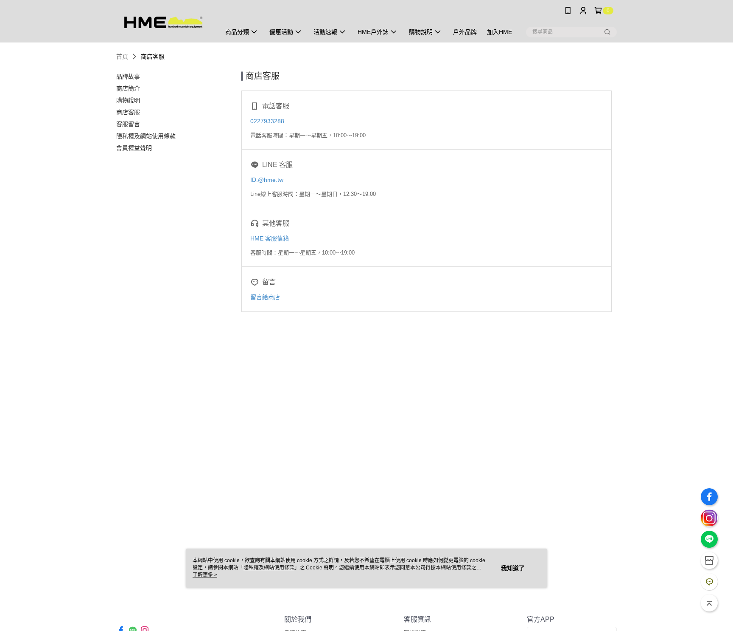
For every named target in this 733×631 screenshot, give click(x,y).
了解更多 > (205, 575)
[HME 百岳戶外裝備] (163, 22)
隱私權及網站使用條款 (268, 568)
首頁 (122, 56)
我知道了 (513, 568)
